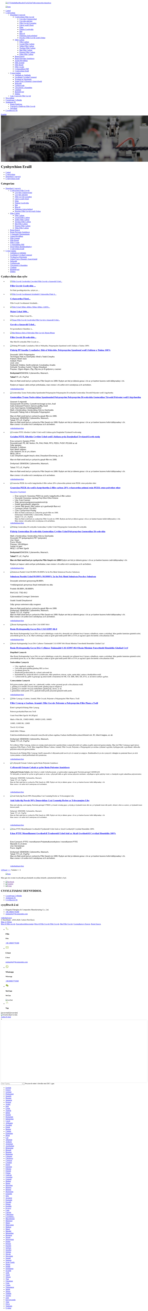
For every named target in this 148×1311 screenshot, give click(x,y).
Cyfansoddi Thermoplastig (20, 234)
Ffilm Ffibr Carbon (26, 54)
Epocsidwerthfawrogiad (24, 924)
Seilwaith (18, 83)
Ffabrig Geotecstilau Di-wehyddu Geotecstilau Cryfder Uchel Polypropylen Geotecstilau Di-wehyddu (57, 531)
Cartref (8, 11)
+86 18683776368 (12, 912)
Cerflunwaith (19, 86)
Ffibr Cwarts (19, 67)
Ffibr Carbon (19, 40)
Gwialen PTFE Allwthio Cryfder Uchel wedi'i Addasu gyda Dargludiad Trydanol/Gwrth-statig (55, 436)
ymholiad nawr (6, 918)
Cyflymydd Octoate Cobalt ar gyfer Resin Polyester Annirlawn (40, 767)
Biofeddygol (19, 92)
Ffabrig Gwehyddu (26, 29)
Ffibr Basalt (19, 65)
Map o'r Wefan (6, 922)
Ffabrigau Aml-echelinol (28, 36)
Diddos (17, 94)
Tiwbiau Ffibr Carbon (27, 48)
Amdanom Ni (11, 102)
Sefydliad (13, 108)
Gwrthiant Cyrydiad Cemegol (26, 77)
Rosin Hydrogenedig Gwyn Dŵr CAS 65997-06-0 (33, 629)
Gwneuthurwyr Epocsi (81, 924)
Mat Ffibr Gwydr (66, 924)
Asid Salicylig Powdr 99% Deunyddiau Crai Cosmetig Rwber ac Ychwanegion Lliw (49, 800)
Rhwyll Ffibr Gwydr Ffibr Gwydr (46, 924)
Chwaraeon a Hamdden (23, 88)
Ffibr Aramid (19, 63)
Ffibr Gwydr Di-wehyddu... (23, 337)
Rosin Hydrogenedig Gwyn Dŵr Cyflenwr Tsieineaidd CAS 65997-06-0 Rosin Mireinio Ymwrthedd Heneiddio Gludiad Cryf (69, 648)
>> (10, 870)
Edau (21, 27)
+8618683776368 (12, 981)
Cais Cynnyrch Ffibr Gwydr (20, 96)
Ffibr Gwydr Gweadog (27, 23)
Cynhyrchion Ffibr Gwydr (24, 17)
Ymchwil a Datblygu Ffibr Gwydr (22, 106)
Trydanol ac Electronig (23, 79)
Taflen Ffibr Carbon (26, 46)
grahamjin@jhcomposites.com (17, 914)
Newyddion (10, 98)
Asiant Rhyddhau (21, 61)
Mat (20, 31)
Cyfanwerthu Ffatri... (20, 299)
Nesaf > (6, 870)
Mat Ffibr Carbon (25, 50)
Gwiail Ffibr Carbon (26, 44)
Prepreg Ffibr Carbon (27, 52)
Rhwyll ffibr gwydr (8, 924)
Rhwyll (22, 34)
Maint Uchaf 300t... (19, 311)
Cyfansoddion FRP (22, 69)
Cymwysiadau (15, 73)
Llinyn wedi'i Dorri (26, 25)
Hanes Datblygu (16, 104)
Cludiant (18, 90)
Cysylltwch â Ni (11, 110)
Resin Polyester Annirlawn (24, 58)
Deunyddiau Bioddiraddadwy (21, 247)
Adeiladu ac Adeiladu (23, 75)
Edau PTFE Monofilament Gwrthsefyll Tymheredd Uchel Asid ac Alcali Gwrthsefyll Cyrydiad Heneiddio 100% (63, 833)
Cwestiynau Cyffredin (14, 100)
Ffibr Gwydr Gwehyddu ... (23, 286)
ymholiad (13, 389)
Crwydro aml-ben (25, 21)
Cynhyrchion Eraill (22, 71)
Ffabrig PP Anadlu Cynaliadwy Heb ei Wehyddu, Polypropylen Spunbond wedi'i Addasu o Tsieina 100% (60, 350)
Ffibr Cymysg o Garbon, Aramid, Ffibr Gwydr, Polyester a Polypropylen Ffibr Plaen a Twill (54, 703)
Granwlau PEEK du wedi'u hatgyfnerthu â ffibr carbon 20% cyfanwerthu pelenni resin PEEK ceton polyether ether (65, 487)
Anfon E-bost (6, 1017)
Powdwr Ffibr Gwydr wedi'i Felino (32, 38)
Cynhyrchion (10, 13)
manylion (20, 389)
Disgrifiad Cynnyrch (17, 15)
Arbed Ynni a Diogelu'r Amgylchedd (28, 81)
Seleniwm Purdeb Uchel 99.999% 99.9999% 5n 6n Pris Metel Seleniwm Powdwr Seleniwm (53, 576)
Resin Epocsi (19, 56)
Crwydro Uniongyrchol (28, 19)
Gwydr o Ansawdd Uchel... (23, 324)
